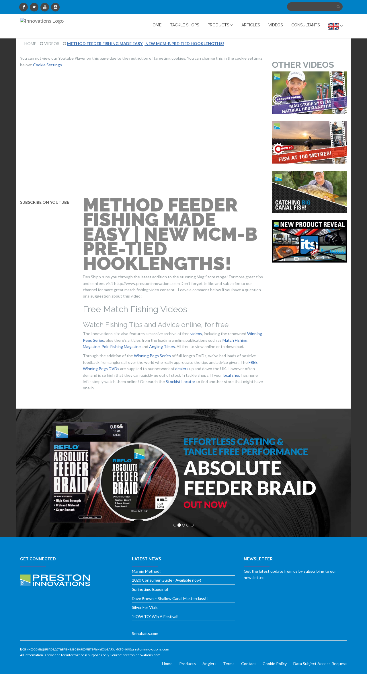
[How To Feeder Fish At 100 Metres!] (309, 142)
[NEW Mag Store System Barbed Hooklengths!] (309, 92)
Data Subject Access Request (320, 663)
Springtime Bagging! (150, 589)
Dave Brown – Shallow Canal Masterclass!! (170, 598)
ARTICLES (250, 25)
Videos (51, 43)
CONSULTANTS (305, 25)
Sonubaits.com (145, 633)
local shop (232, 375)
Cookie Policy (275, 663)
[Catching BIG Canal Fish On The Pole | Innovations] (309, 192)
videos (196, 333)
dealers (181, 368)
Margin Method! (146, 571)
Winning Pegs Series (152, 355)
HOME (155, 25)
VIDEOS (275, 25)
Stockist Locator (180, 381)
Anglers (209, 663)
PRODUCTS (219, 25)
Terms (229, 663)
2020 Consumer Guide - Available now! (166, 580)
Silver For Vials (145, 607)
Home (30, 43)
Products (187, 663)
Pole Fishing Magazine (121, 346)
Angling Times (162, 346)
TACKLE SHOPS (184, 25)
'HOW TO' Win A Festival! (155, 616)
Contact (248, 663)
